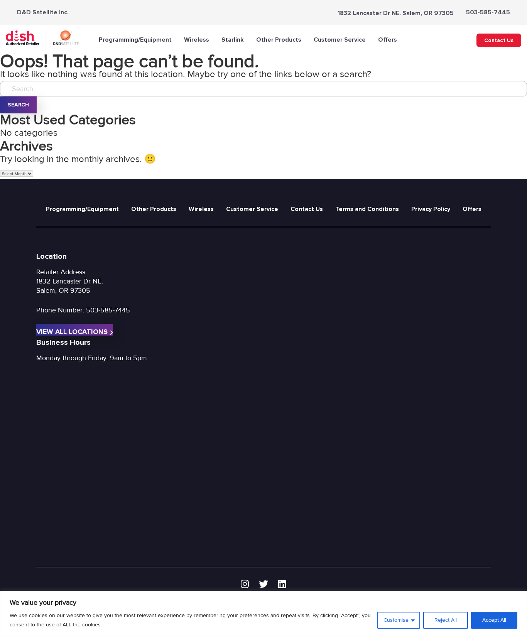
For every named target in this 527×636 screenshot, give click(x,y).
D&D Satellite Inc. (43, 12)
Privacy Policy (430, 209)
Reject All (445, 620)
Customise (396, 620)
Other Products (278, 40)
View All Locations (72, 331)
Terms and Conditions (367, 209)
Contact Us (498, 40)
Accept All (494, 620)
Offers (387, 40)
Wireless (196, 40)
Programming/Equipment (135, 40)
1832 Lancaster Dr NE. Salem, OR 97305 (396, 13)
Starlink (232, 40)
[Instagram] (245, 584)
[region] (263, 613)
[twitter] (263, 584)
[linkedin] (282, 584)
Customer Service (340, 40)
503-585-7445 (488, 12)
